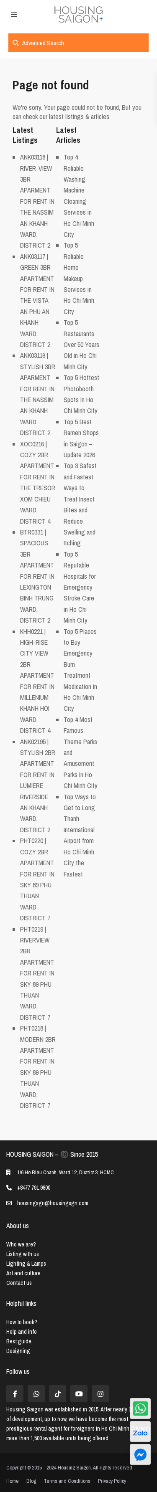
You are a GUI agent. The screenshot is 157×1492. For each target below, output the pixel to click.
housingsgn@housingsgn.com (52, 1203)
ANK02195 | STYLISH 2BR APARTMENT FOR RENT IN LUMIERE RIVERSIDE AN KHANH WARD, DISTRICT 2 (37, 785)
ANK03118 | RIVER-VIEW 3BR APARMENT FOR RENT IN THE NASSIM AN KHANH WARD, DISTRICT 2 (37, 201)
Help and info (21, 1331)
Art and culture (23, 1273)
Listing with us (22, 1254)
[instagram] (100, 1393)
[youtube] (79, 1393)
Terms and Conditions (67, 1480)
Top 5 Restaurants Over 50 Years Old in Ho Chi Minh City (81, 344)
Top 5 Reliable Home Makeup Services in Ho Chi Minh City (79, 278)
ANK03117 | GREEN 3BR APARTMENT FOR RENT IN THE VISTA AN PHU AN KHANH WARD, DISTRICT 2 (37, 300)
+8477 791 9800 (33, 1187)
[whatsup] (36, 1393)
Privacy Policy (112, 1480)
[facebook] (14, 1393)
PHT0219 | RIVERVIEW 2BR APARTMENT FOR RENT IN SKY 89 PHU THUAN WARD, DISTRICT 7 (37, 973)
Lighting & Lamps (26, 1263)
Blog (31, 1480)
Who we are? (21, 1244)
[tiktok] (57, 1393)
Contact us (19, 1283)
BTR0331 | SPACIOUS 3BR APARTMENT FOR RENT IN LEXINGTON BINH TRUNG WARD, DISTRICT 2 (37, 576)
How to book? (21, 1322)
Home (12, 1480)
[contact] (140, 1454)
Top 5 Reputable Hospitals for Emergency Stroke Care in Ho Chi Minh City (80, 587)
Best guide (18, 1341)
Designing (18, 1351)
